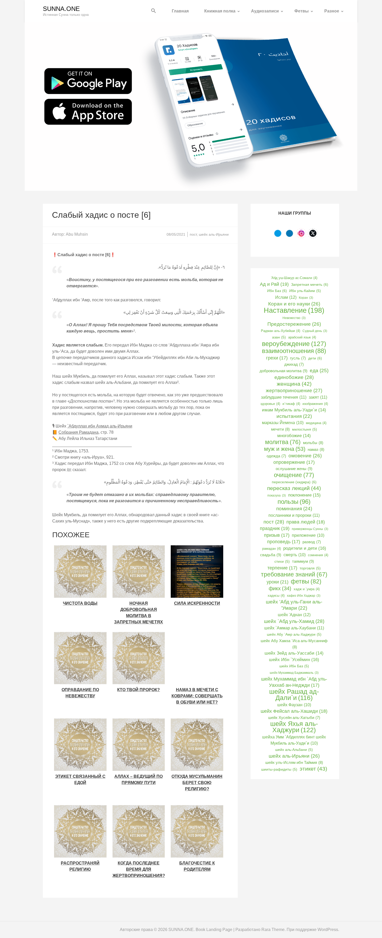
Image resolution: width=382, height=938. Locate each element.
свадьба (270, 555)
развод (311, 542)
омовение (305, 455)
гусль (298, 358)
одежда (276, 456)
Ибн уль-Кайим (305, 291)
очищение (294, 475)
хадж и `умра (307, 589)
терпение (282, 567)
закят (318, 397)
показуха (276, 495)
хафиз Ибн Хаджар (303, 595)
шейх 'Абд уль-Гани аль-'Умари (294, 605)
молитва (283, 442)
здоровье (270, 404)
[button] (153, 11)
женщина (294, 384)
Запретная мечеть (309, 284)
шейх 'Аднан (294, 614)
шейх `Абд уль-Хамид (294, 621)
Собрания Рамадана (78, 432)
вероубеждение (294, 344)
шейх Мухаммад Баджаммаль (294, 673)
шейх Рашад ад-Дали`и (294, 695)
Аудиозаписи (265, 11)
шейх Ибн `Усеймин (294, 659)
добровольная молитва (283, 371)
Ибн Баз (277, 291)
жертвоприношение (294, 390)
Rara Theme (273, 929)
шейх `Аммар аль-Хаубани (294, 628)
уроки (277, 581)
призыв (276, 535)
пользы (294, 502)
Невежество (294, 318)
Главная (180, 11)
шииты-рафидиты (279, 769)
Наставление (294, 310)
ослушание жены (294, 468)
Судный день (314, 331)
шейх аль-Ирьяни (214, 234)
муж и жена (284, 449)
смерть (295, 555)
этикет (313, 769)
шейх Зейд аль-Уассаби (294, 653)
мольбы (313, 442)
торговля (310, 568)
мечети (280, 429)
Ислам (286, 297)
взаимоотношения (294, 351)
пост (193, 234)
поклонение (304, 495)
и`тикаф (291, 404)
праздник (274, 528)
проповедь (283, 541)
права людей (305, 522)
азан (279, 337)
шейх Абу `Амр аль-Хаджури (294, 634)
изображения (315, 404)
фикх (280, 588)
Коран (306, 298)
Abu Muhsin (77, 234)
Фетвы (301, 11)
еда (319, 370)
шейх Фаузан (294, 705)
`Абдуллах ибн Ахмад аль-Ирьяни (99, 426)
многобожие (294, 435)
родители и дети (304, 548)
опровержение (294, 462)
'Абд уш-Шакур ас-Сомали (294, 278)
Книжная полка (219, 11)
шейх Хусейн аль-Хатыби (294, 718)
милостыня (304, 429)
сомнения (318, 555)
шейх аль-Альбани (294, 750)
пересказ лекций (294, 488)
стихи (282, 561)
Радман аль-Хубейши (280, 331)
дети (315, 358)
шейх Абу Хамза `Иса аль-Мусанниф (294, 643)
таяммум (303, 561)
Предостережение (294, 324)
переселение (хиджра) (294, 482)
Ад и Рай (274, 284)
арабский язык (302, 337)
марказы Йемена (283, 422)
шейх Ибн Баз (294, 666)
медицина (316, 423)
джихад (294, 364)
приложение (308, 535)
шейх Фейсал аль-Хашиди (294, 711)
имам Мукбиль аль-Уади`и (294, 409)
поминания (294, 508)
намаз (316, 449)
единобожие (294, 377)
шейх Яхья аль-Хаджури (294, 727)
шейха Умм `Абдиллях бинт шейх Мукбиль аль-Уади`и (294, 740)
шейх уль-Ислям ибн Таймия (294, 762)
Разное (331, 11)
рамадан (271, 548)
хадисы (276, 595)
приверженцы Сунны (310, 529)
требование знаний (294, 575)
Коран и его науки (294, 304)
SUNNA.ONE (61, 8)
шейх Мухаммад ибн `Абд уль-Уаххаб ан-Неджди (294, 682)
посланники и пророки (294, 515)
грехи (277, 358)
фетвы (306, 581)
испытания (294, 416)
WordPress (328, 929)
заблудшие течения (283, 397)
